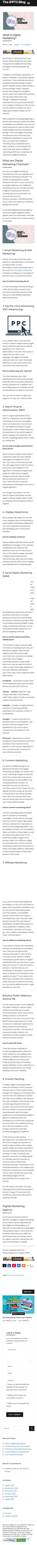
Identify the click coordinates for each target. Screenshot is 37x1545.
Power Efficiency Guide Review (17, 1452)
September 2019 (11, 1496)
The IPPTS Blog (14, 2)
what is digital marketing (15, 1275)
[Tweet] (4, 1265)
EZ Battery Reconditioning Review (18, 1449)
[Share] (9, 1265)
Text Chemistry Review (14, 1454)
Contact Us (24, 1540)
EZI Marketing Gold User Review (17, 1317)
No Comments (26, 45)
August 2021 (9, 1485)
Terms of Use (13, 1540)
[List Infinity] (18, 53)
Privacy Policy (12, 1538)
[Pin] (14, 1265)
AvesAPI (6, 69)
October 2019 (10, 1494)
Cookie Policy (25, 1538)
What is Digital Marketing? (15, 1443)
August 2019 (9, 1499)
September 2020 (11, 1488)
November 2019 (11, 1491)
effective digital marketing (21, 270)
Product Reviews (18, 1313)
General (16, 45)
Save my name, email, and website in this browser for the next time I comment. (17, 1387)
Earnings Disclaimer (18, 1541)
